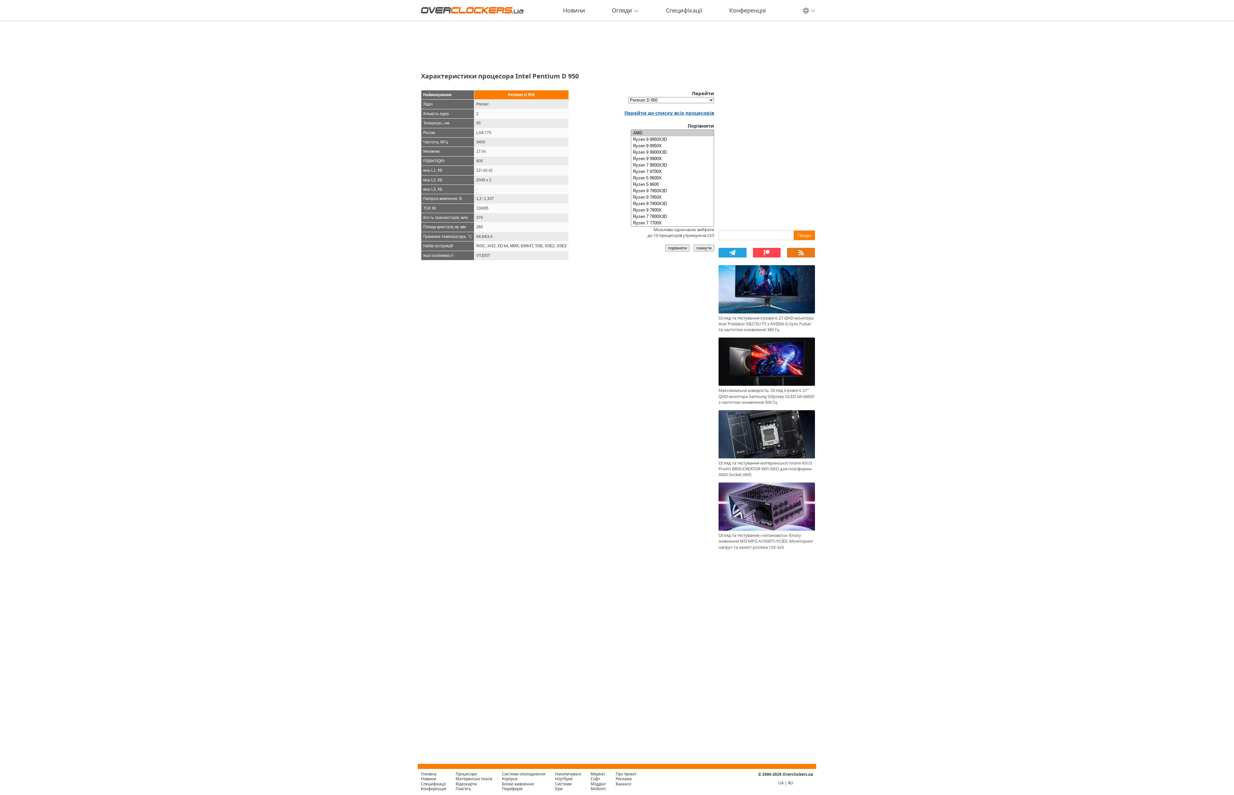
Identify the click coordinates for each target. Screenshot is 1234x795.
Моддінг (598, 784)
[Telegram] (733, 252)
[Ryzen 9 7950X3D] (672, 191)
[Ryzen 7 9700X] (672, 171)
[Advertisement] (567, 44)
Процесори (466, 774)
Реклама (624, 778)
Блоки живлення (518, 784)
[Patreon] (767, 252)
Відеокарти (466, 784)
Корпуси (509, 778)
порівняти (677, 248)
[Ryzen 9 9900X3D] (672, 152)
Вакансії (623, 784)
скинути (703, 248)
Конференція (747, 10)
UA (781, 783)
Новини (574, 10)
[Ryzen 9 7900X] (672, 210)
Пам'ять (463, 788)
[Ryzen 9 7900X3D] (672, 204)
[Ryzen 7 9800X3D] (672, 165)
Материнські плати (474, 778)
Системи (563, 784)
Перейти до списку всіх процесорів (669, 113)
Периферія (512, 788)
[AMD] (672, 133)
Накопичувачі (568, 774)
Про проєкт (626, 774)
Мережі (598, 774)
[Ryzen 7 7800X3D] (672, 216)
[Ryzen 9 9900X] (672, 159)
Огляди (622, 10)
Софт (595, 778)
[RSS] (801, 252)
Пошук (804, 235)
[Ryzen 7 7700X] (672, 223)
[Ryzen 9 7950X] (672, 197)
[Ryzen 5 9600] (672, 184)
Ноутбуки (564, 778)
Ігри (559, 788)
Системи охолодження (523, 774)
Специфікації (684, 10)
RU (790, 783)
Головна (428, 774)
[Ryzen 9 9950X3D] (672, 139)
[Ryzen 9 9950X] (672, 146)
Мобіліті (598, 788)
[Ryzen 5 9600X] (672, 178)
